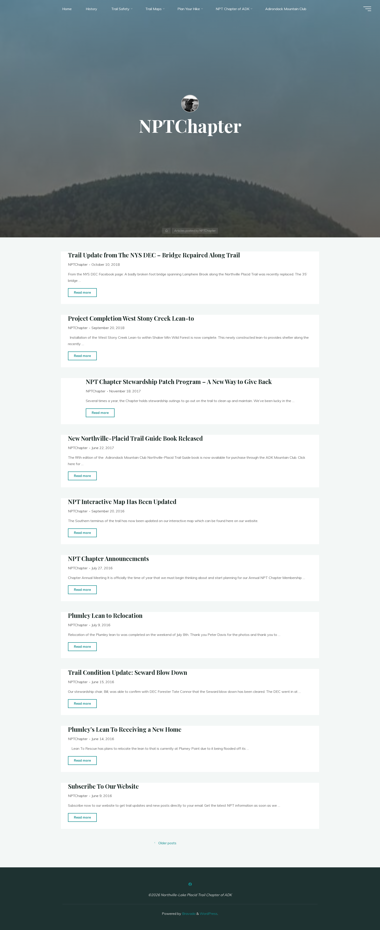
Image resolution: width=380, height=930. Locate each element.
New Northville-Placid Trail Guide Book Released (135, 438)
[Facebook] (190, 884)
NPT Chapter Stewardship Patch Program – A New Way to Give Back (179, 382)
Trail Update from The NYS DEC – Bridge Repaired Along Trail (154, 255)
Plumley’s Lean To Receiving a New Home (124, 729)
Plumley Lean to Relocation (105, 615)
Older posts (167, 843)
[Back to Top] (363, 913)
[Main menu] (367, 9)
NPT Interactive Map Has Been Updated (122, 502)
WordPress (208, 913)
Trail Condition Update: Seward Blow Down (127, 672)
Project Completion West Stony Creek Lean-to (131, 318)
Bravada (188, 913)
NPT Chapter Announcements (108, 558)
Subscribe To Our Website (103, 786)
